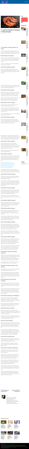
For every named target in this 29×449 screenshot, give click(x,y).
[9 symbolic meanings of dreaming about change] (23, 123)
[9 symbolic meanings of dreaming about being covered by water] (23, 95)
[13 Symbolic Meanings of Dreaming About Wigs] (23, 148)
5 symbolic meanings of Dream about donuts (9, 426)
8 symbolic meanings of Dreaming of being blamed (27, 86)
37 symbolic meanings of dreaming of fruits (7, 166)
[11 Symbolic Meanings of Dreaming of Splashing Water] (23, 110)
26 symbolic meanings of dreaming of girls (7, 167)
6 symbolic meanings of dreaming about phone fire (16, 426)
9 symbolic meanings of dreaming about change (27, 127)
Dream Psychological (8, 444)
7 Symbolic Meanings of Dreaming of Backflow (27, 140)
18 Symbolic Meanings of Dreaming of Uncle (7, 162)
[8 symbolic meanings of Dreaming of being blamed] (23, 82)
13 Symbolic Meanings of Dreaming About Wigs (27, 152)
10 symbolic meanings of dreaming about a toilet (27, 58)
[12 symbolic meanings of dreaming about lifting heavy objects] (23, 67)
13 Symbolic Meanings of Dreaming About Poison (10, 437)
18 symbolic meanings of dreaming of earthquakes (2, 437)
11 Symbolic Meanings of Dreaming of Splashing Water (27, 114)
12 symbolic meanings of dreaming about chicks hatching (3, 426)
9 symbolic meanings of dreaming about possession (27, 31)
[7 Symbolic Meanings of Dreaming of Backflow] (23, 136)
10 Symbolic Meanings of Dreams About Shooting (16, 437)
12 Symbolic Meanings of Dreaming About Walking (27, 44)
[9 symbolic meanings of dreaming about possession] (23, 27)
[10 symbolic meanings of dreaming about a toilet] (23, 54)
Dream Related (13, 444)
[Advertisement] (14, 9)
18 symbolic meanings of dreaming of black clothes (8, 163)
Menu (27, 1)
